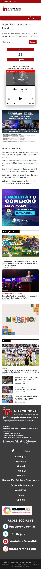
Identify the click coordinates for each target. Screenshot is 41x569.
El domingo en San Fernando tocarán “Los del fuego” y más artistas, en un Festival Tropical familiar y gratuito (19, 263)
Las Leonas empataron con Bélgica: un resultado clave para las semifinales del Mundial (27, 398)
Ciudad (20, 293)
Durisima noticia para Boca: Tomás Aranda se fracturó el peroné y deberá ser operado (26, 379)
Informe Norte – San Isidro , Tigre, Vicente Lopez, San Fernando (19, 563)
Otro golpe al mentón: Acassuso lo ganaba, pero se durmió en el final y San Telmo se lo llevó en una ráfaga (20, 154)
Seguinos (34, 18)
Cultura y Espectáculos (19, 259)
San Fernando (6, 259)
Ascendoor (35, 564)
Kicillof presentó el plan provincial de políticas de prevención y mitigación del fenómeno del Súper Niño (20, 162)
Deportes (5, 368)
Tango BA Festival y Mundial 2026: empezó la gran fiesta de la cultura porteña (19, 297)
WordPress (24, 566)
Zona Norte (31, 259)
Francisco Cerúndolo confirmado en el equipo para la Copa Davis (26, 388)
